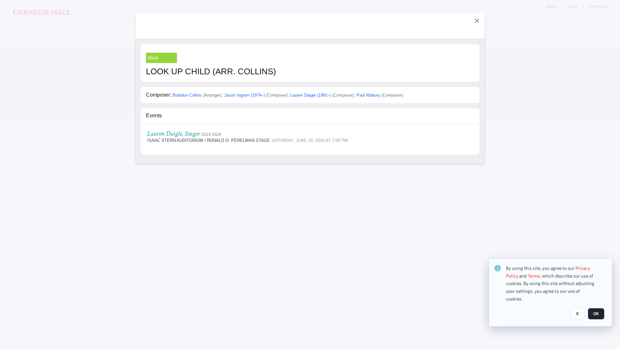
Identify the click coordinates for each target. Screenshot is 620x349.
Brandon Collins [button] (187, 95)
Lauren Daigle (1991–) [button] (310, 95)
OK (596, 314)
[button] (477, 21)
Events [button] (154, 115)
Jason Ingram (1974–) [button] (244, 95)
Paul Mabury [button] (368, 95)
